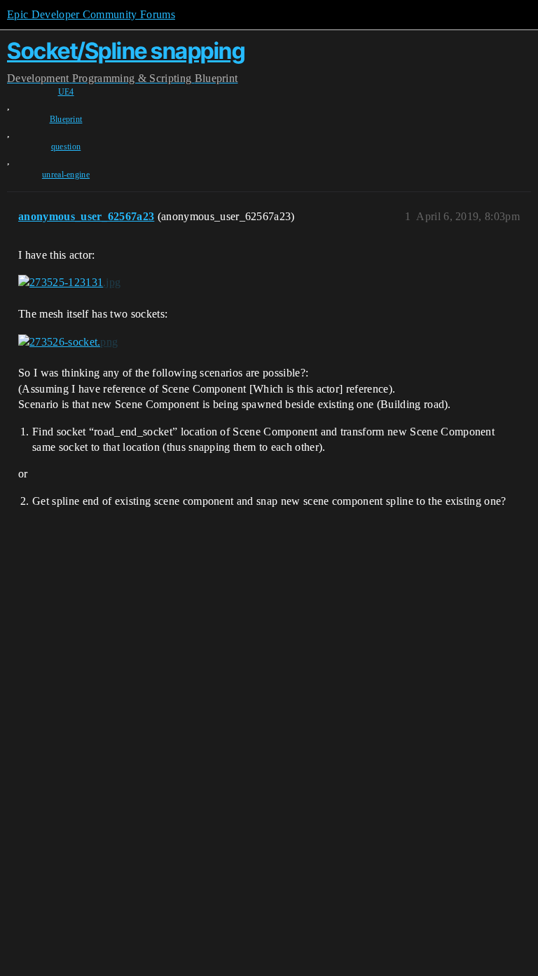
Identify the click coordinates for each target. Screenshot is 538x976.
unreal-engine (66, 174)
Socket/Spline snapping (125, 51)
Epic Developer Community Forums (91, 14)
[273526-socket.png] (68, 341)
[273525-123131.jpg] (69, 282)
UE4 (66, 92)
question (66, 146)
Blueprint (66, 119)
